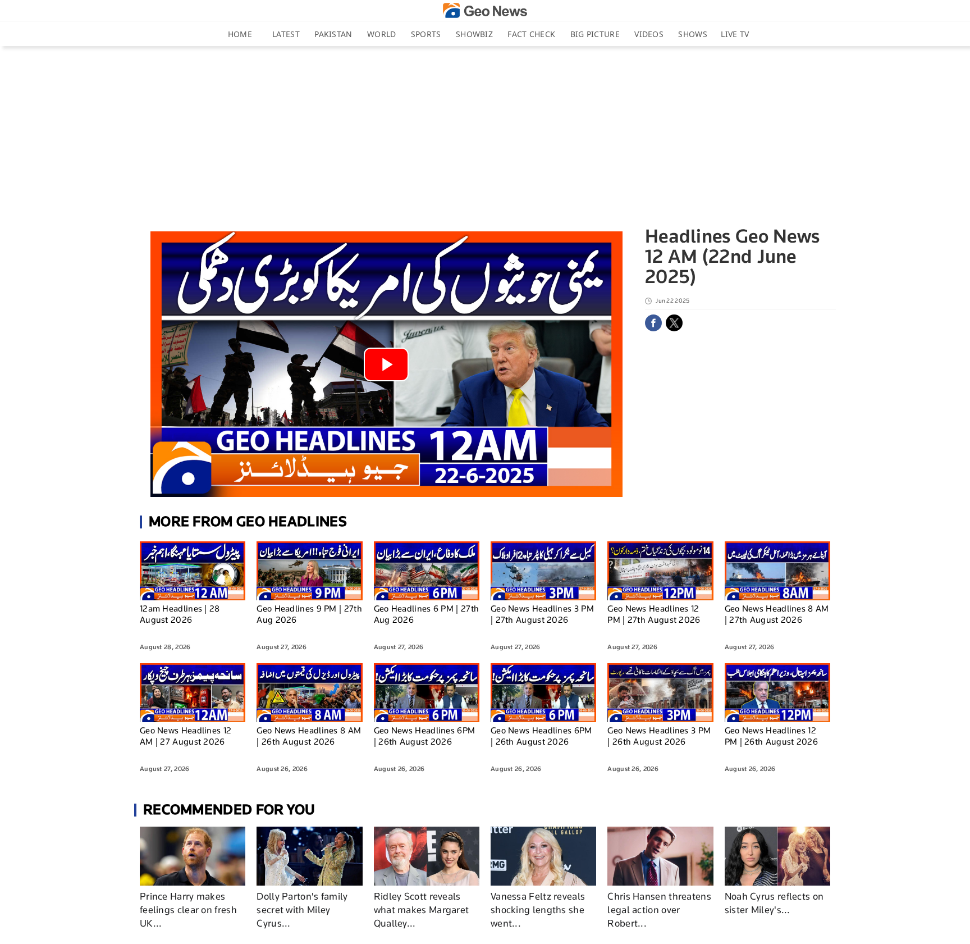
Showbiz (474, 34)
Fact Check (531, 34)
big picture (595, 34)
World (381, 34)
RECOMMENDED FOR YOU (229, 809)
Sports (426, 34)
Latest (286, 34)
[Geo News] (485, 10)
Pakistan (333, 34)
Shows (692, 34)
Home (240, 34)
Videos (649, 34)
